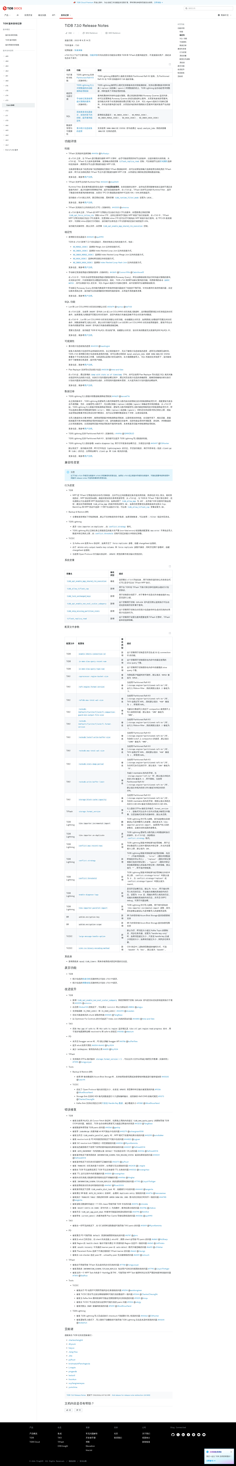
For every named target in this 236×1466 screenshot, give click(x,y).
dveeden (130, 1011)
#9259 (112, 1306)
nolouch (145, 1255)
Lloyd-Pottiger (149, 1181)
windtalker (159, 1135)
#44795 (135, 1212)
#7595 (75, 1062)
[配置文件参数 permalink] (81, 627)
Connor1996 (124, 272)
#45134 (119, 1143)
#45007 (127, 1147)
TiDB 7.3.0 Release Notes (76, 1395)
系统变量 (183, 56)
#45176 (135, 1204)
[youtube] (203, 1434)
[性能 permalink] (71, 148)
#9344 (136, 1294)
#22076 (78, 1003)
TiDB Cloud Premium (85, 2)
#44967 (107, 1185)
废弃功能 (181, 66)
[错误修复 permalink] (78, 1109)
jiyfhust (125, 1162)
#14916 (118, 433)
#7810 (75, 1275)
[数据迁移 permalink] (76, 391)
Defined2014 (139, 1147)
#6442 (101, 1045)
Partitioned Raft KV (85, 78)
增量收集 (86, 983)
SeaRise (84, 1275)
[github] (173, 1434)
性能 (181, 32)
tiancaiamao (160, 1193)
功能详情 (94, 55)
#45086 (139, 1216)
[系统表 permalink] (74, 956)
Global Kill (83, 1007)
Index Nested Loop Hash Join (113, 262)
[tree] (18, 90)
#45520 (90, 237)
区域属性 (164, 161)
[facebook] (188, 1434)
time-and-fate (117, 369)
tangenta (149, 1189)
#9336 (158, 1089)
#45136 (141, 1151)
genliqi (117, 1127)
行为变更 (183, 52)
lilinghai (131, 1177)
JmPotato (160, 1243)
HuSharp (164, 1239)
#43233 (138, 1123)
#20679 (110, 307)
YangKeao (118, 1015)
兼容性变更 (182, 49)
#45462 (144, 1316)
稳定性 (182, 35)
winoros (125, 207)
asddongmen (136, 1290)
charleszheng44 (76, 1340)
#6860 (155, 1239)
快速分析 (86, 979)
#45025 (165, 1077)
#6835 (106, 1049)
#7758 (122, 1265)
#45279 (123, 1131)
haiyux (71, 1348)
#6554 (95, 1045)
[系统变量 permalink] (76, 560)
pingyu (140, 1007)
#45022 (132, 1170)
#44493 (120, 1011)
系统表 (182, 63)
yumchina (73, 1387)
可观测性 (183, 42)
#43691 (113, 272)
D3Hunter (164, 443)
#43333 (115, 207)
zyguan (137, 1139)
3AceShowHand (85, 1092)
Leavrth (81, 1080)
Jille (70, 1356)
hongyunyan (86, 1062)
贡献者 (180, 76)
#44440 (139, 1189)
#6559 (137, 1255)
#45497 (154, 443)
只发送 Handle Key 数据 (112, 1103)
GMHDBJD (129, 433)
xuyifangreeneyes (76, 1383)
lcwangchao (144, 1170)
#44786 (143, 1208)
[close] (231, 1452)
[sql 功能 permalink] (77, 302)
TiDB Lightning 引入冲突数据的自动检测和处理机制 (85, 88)
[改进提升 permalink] (78, 989)
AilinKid (145, 1212)
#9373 (161, 1096)
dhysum (72, 1344)
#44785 (162, 1197)
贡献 (70, 33)
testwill (72, 1375)
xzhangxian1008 (136, 1131)
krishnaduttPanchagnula (79, 1364)
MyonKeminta (131, 1143)
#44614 (161, 1320)
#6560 (150, 1243)
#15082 (120, 1031)
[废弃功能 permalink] (78, 967)
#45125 (108, 1015)
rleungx (142, 1251)
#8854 (131, 1007)
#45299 (148, 1135)
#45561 (108, 1127)
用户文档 (88, 177)
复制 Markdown (92, 33)
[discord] (198, 1434)
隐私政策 (72, 1461)
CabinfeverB (138, 272)
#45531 (156, 1155)
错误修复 (181, 73)
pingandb (73, 1371)
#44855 (136, 1019)
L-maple (141, 1166)
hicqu (145, 1298)
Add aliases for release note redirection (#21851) (131, 1395)
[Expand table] (170, 64)
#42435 (132, 1166)
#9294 (125, 1290)
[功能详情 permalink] (78, 141)
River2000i (119, 1185)
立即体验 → (158, 2)
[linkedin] (183, 1434)
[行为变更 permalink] (76, 485)
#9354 (130, 1302)
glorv (135, 1235)
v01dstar (159, 1247)
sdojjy (138, 1302)
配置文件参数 (185, 59)
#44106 (95, 153)
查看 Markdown (114, 33)
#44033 (94, 346)
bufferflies (133, 1041)
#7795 (137, 1181)
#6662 (133, 1251)
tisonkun (72, 1379)
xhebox (152, 1208)
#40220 (104, 182)
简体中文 (225, 15)
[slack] (193, 1434)
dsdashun (82, 1323)
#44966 (121, 1177)
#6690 (150, 1247)
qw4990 (100, 237)
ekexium (130, 1031)
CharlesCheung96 (86, 1099)
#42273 (115, 1162)
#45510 (108, 1173)
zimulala (144, 1204)
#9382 (140, 1103)
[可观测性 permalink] (76, 341)
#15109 (144, 1225)
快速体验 (78, 50)
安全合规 (83, 1461)
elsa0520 (114, 182)
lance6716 (125, 396)
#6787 (128, 1235)
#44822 (127, 1139)
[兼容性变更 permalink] (81, 462)
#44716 (149, 1193)
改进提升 (181, 69)
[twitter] (178, 1434)
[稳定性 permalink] (74, 232)
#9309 (137, 1298)
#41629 (115, 396)
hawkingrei (105, 346)
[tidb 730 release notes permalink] (110, 25)
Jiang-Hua (73, 1352)
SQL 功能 (183, 38)
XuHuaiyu (105, 153)
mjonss (120, 307)
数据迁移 (183, 45)
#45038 (105, 369)
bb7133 (128, 307)
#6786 (123, 1041)
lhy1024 (110, 1045)
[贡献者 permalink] (75, 1329)
